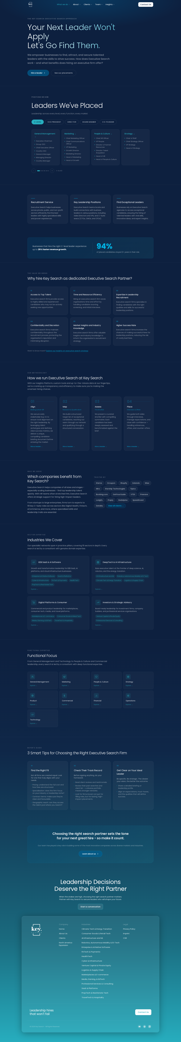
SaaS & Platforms (90, 988)
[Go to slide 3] (42, 170)
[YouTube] (139, 1026)
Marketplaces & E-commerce (95, 974)
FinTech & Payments (91, 951)
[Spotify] (144, 1026)
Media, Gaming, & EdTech (93, 979)
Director (71, 122)
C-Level (37, 122)
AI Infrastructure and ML (92, 938)
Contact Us (145, 4)
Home (62, 929)
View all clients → (116, 506)
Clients (87, 4)
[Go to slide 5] (46, 170)
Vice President (54, 122)
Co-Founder (108, 122)
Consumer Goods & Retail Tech (96, 933)
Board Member (89, 122)
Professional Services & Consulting (97, 983)
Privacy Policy (129, 929)
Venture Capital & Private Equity (96, 965)
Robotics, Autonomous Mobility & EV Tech (100, 942)
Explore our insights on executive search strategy (67, 351)
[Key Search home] (30, 4)
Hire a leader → (37, 447)
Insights (109, 4)
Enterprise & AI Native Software (96, 947)
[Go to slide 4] (44, 170)
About (76, 4)
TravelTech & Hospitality (93, 997)
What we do (62, 4)
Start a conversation (91, 906)
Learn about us (89, 854)
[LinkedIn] (149, 1026)
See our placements (64, 73)
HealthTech (87, 956)
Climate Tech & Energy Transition (97, 929)
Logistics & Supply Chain (93, 970)
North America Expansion (65, 943)
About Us (63, 933)
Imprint (126, 933)
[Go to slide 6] (48, 170)
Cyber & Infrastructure (92, 961)
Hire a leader (36, 73)
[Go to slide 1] (38, 170)
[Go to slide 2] (41, 170)
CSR (125, 938)
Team (98, 4)
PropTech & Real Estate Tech (95, 993)
